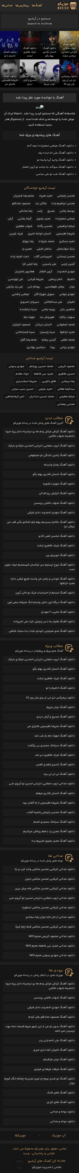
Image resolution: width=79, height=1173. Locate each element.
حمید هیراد (45, 196)
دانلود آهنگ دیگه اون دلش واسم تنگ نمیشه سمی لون (41, 602)
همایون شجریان (24, 271)
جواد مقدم (22, 374)
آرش (10, 219)
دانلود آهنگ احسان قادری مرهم (55, 793)
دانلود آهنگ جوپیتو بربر (60, 555)
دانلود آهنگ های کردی (61, 1102)
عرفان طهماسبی (54, 287)
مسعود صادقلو (21, 203)
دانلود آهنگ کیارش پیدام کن (57, 493)
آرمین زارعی (68, 264)
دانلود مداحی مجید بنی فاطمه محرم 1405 (50, 946)
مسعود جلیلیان (21, 324)
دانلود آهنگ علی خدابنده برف (56, 153)
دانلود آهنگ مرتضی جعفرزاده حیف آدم (50, 146)
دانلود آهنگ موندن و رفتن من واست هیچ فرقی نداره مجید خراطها (43, 581)
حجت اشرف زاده (19, 256)
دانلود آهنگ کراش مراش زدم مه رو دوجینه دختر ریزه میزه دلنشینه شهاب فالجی (40, 433)
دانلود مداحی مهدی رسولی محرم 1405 (52, 955)
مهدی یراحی (67, 347)
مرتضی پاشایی (20, 294)
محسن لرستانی (66, 256)
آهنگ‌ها (37, 5)
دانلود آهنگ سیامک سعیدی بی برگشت (51, 745)
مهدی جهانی (67, 294)
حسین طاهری (66, 374)
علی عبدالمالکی (53, 302)
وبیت (26, 1153)
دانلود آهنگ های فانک (61, 1093)
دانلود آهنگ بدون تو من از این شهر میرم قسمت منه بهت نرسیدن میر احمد (40, 1028)
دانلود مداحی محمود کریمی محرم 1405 (52, 936)
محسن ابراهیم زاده (63, 203)
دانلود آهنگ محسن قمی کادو (56, 536)
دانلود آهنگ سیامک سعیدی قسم (54, 822)
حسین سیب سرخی (23, 389)
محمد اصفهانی (66, 324)
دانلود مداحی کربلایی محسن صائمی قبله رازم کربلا (45, 927)
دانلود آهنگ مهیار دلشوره (59, 484)
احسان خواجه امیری (39, 234)
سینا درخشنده (28, 309)
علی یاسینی (49, 264)
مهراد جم (29, 317)
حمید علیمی (45, 389)
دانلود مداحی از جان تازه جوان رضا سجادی (50, 917)
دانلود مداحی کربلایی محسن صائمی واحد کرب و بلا (45, 869)
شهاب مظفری (24, 226)
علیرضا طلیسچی (65, 234)
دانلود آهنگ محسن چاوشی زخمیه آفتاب (51, 812)
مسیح (51, 211)
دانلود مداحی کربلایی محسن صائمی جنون (50, 879)
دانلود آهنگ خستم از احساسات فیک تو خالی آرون (45, 593)
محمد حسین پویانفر (41, 366)
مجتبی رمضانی (66, 404)
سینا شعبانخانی (25, 332)
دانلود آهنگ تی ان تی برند (59, 774)
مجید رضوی (43, 219)
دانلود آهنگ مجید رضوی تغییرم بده (53, 841)
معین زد (27, 249)
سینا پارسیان (47, 332)
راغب (40, 211)
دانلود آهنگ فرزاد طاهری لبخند (56, 545)
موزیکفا (20, 1135)
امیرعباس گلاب (43, 256)
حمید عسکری (67, 241)
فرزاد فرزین (16, 234)
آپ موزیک (59, 1135)
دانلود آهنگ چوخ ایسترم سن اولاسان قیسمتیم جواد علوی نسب (40, 567)
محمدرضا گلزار (28, 340)
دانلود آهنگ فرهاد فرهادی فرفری (54, 1069)
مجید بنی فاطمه (43, 374)
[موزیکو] (67, 6)
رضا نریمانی (68, 381)
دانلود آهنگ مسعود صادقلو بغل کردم (51, 1017)
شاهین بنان (67, 309)
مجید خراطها (67, 332)
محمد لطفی (68, 340)
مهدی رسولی (16, 366)
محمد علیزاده (46, 241)
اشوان (71, 302)
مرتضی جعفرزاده (65, 219)
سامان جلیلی (44, 249)
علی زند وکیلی (14, 287)
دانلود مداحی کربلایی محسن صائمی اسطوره (48, 907)
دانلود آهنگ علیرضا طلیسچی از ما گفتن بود (48, 803)
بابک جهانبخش (66, 249)
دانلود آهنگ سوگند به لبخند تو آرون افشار (48, 167)
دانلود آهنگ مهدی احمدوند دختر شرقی (51, 512)
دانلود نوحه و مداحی (62, 1112)
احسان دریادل (43, 324)
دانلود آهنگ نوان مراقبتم (59, 1059)
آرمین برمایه (49, 340)
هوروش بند (47, 317)
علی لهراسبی (15, 279)
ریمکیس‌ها (22, 5)
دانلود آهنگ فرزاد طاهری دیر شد (55, 755)
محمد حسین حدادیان (41, 396)
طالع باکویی (49, 381)
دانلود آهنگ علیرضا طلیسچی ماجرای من (51, 726)
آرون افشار (45, 271)
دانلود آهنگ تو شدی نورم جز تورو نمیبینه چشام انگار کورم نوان (39, 1081)
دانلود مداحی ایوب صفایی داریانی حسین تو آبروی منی (42, 783)
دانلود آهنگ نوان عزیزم (60, 707)
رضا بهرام (28, 241)
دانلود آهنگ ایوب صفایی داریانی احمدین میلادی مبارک (41, 446)
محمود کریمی (66, 366)
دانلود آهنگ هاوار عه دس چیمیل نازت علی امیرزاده (44, 621)
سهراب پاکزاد (67, 317)
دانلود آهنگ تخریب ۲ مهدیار (58, 612)
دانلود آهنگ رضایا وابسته (59, 465)
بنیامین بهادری (36, 347)
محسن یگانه (44, 226)
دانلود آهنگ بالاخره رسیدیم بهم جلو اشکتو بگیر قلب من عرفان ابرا (41, 524)
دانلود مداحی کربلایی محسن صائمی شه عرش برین (45, 888)
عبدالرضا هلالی (66, 389)
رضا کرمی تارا (29, 264)
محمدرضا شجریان (23, 196)
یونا (52, 347)
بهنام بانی (34, 287)
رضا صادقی (25, 211)
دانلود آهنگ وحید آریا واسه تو (55, 160)
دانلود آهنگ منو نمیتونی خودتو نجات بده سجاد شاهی (42, 631)
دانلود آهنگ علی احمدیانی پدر (57, 1040)
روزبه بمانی (48, 309)
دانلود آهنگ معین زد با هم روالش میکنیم (49, 831)
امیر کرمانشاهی (14, 396)
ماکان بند (41, 203)
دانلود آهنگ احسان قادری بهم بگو (54, 474)
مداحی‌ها (7, 5)
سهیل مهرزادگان (44, 294)
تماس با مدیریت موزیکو (46, 1167)
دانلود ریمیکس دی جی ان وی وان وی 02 (50, 698)
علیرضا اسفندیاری (26, 381)
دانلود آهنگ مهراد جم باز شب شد (54, 736)
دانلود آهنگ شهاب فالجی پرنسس (54, 503)
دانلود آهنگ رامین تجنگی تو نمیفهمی (51, 455)
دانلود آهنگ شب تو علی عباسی (55, 174)
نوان (72, 287)
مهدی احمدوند (66, 271)
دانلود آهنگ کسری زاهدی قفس (55, 764)
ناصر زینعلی (55, 279)
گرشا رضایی (25, 219)
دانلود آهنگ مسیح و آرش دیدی (55, 717)
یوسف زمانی (67, 211)
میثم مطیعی (67, 396)
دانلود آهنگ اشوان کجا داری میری (54, 1050)
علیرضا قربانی (36, 279)
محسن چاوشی (66, 196)
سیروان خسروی (29, 302)
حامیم (71, 279)
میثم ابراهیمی (66, 226)
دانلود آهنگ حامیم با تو (60, 688)
